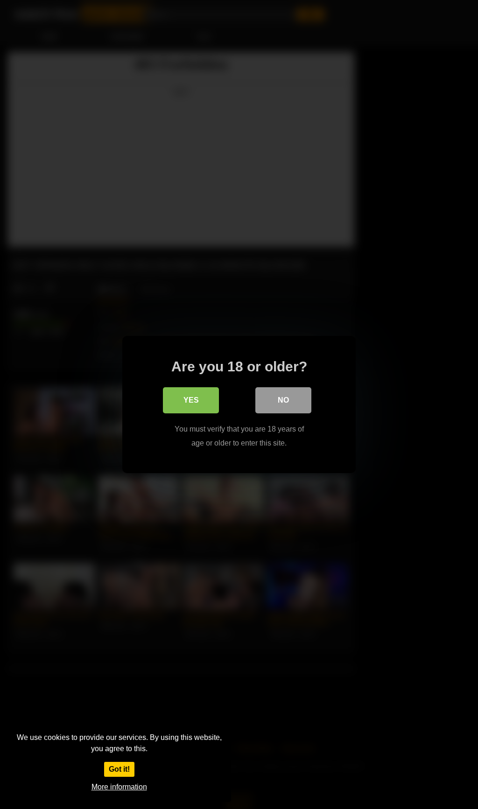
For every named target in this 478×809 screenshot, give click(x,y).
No (283, 400)
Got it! (119, 769)
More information (119, 787)
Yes (191, 400)
